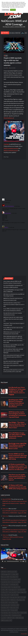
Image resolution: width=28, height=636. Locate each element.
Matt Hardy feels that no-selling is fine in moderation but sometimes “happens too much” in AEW (13, 304)
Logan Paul (14, 594)
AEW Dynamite (12, 571)
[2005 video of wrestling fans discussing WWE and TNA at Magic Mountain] (17, 33)
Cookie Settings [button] (6, 9)
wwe (3, 617)
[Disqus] (14, 215)
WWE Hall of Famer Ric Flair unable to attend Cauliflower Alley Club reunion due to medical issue (13, 319)
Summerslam (5, 610)
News (6, 55)
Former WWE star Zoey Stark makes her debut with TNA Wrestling (13, 328)
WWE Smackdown (6, 620)
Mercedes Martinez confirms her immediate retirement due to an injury (12, 313)
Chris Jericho (16, 581)
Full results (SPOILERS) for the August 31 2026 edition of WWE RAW (13, 290)
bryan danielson (15, 579)
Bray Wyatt (14, 576)
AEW (3, 571)
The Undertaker (5, 612)
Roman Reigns (13, 602)
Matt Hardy (5, 597)
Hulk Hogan (12, 589)
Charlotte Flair (5, 581)
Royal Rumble (5, 605)
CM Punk (4, 584)
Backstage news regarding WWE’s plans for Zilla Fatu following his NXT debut (13, 345)
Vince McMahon (6, 615)
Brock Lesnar (5, 579)
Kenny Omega (21, 592)
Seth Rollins (15, 605)
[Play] (2, 561)
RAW (13, 599)
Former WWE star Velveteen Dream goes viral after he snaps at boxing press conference (13, 309)
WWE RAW (19, 617)
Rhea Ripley (20, 599)
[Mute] (23, 561)
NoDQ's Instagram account (11, 148)
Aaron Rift (6, 68)
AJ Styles (15, 574)
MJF (23, 597)
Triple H (23, 612)
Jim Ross (4, 592)
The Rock (14, 610)
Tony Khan (15, 612)
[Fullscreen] (25, 561)
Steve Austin (14, 607)
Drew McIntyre (5, 587)
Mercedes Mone (14, 597)
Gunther (4, 589)
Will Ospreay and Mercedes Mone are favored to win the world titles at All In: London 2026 (13, 370)
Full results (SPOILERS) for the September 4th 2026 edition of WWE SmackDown (12, 286)
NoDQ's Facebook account (11, 150)
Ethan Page (6, 156)
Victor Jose (5, 508)
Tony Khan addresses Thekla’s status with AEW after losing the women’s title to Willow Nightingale (13, 351)
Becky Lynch (5, 576)
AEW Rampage (5, 574)
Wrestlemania (16, 615)
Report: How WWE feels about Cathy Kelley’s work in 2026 (12, 341)
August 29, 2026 (22, 513)
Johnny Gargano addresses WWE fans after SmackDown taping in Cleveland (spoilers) (12, 282)
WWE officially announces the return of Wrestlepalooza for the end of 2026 (11, 332)
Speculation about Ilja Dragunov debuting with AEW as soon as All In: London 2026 (13, 362)
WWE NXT (10, 617)
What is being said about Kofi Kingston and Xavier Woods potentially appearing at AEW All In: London (13, 357)
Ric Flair (4, 602)
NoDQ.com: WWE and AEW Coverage (14, 22)
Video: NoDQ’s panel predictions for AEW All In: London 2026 (13, 366)
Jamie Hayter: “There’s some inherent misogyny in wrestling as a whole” (13, 324)
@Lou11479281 (6, 499)
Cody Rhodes (14, 584)
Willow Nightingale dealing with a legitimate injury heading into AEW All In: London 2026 (12, 337)
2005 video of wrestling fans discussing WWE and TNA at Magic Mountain (13, 295)
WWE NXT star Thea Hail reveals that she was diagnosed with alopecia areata (13, 299)
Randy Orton (5, 599)
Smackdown (5, 607)
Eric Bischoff (16, 587)
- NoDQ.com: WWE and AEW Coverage (12, 537)
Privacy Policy (24, 633)
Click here (6, 144)
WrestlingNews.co (9, 118)
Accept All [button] (13, 9)
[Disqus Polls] (14, 179)
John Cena (12, 592)
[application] (14, 555)
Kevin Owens (5, 594)
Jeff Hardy (21, 589)
